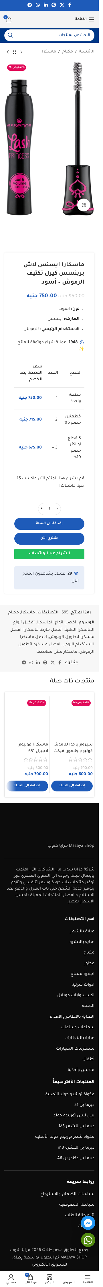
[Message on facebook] (88, 1223)
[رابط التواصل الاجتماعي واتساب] (38, 5)
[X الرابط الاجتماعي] (62, 5)
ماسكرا (49, 52)
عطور (89, 963)
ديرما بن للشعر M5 (76, 1126)
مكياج (67, 52)
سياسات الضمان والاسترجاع (67, 1194)
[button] (72, 786)
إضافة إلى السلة (49, 524)
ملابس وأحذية (81, 1070)
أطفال (88, 1059)
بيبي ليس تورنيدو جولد (74, 1116)
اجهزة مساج (82, 974)
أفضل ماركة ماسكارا (43, 630)
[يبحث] (10, 35)
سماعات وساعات (77, 1027)
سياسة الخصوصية (76, 1205)
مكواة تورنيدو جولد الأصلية (69, 1094)
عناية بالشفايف (79, 1038)
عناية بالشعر (82, 932)
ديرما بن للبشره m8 (76, 1148)
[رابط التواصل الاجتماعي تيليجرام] (29, 5)
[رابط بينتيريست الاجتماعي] (53, 5)
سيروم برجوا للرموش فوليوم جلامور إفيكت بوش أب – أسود (72, 751)
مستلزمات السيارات (75, 1049)
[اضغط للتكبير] (83, 205)
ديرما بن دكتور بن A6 (75, 1158)
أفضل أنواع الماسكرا (56, 623)
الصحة (88, 1006)
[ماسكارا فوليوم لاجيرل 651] (27, 719)
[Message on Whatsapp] (88, 1240)
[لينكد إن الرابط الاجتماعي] (45, 5)
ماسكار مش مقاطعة (57, 652)
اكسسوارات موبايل (75, 995)
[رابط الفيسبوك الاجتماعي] (69, 5)
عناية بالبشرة (82, 942)
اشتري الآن (49, 538)
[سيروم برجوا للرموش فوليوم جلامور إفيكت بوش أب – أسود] (72, 719)
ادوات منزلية (83, 985)
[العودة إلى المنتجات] (14, 52)
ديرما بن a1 (84, 1105)
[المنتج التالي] (7, 52)
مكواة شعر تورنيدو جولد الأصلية (64, 1137)
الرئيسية (86, 52)
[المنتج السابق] (21, 52)
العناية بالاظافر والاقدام (72, 1017)
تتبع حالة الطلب (79, 1215)
